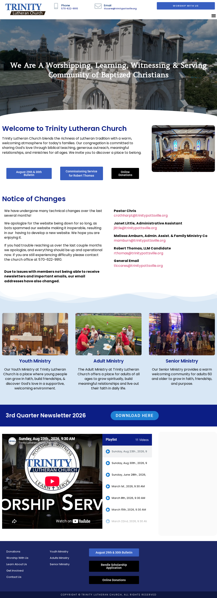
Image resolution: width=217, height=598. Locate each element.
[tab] (127, 451)
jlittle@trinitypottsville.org (135, 228)
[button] (213, 15)
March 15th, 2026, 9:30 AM (129, 510)
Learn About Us (16, 564)
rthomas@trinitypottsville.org (138, 253)
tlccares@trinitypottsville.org (138, 265)
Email (107, 5)
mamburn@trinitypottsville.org (140, 240)
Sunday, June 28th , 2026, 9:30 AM (129, 475)
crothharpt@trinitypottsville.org (141, 215)
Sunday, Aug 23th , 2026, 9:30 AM (129, 451)
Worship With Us (17, 558)
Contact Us (13, 577)
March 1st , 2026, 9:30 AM (128, 486)
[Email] (98, 6)
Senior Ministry (60, 564)
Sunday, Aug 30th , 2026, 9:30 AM (129, 463)
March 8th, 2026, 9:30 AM (128, 498)
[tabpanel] (52, 481)
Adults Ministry (59, 558)
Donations (13, 552)
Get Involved (15, 571)
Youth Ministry (35, 361)
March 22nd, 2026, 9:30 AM (129, 521)
